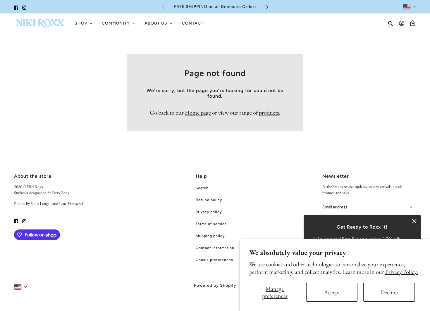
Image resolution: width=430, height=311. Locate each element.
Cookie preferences (214, 260)
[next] (267, 6)
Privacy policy (209, 212)
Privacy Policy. (401, 272)
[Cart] (413, 23)
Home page (198, 112)
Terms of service (211, 224)
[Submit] (411, 207)
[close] (414, 221)
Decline (389, 292)
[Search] (390, 23)
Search (202, 188)
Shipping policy (210, 236)
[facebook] (16, 6)
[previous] (163, 6)
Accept (332, 292)
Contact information (215, 248)
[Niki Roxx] (39, 23)
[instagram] (24, 6)
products (269, 112)
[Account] (401, 23)
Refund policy (209, 200)
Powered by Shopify (215, 285)
